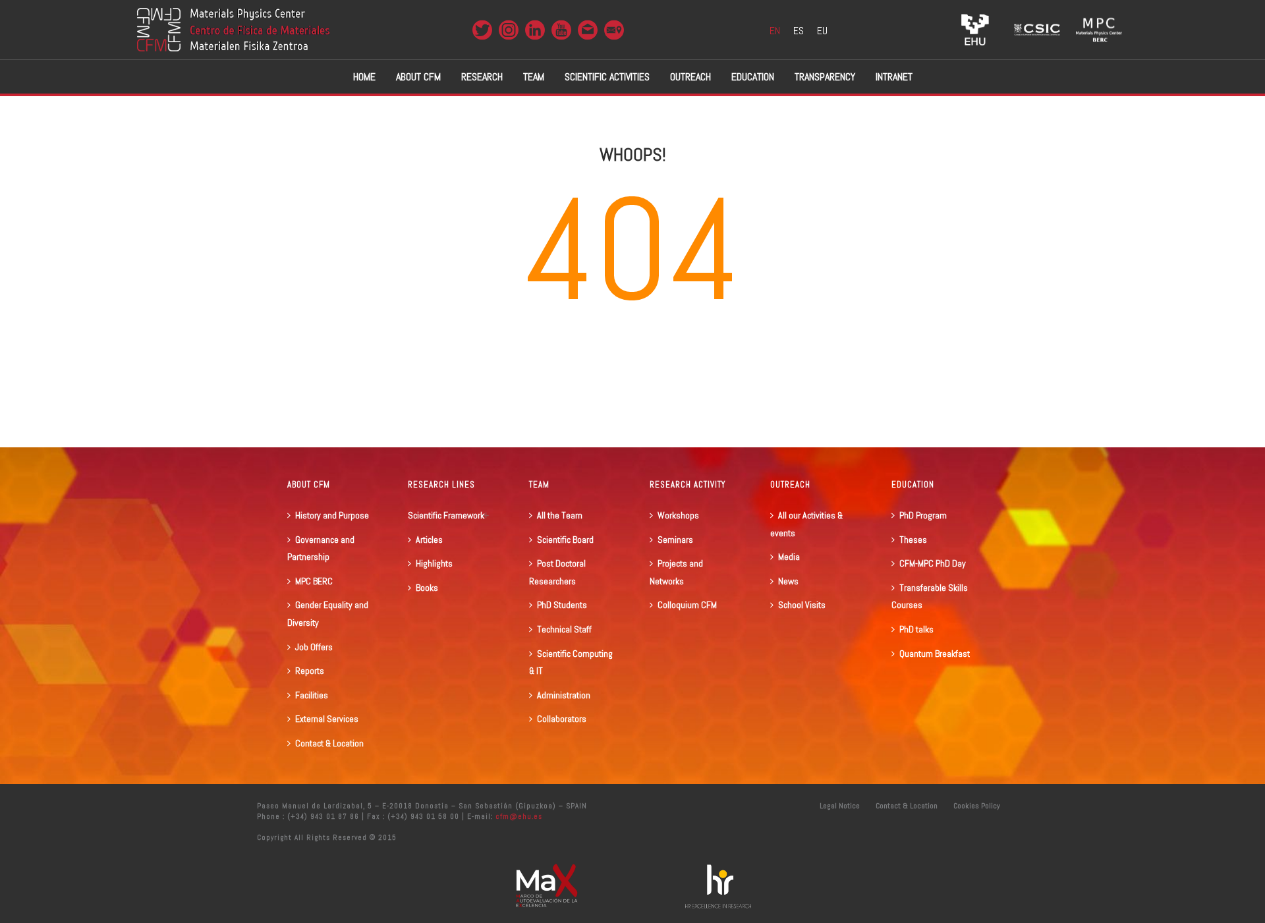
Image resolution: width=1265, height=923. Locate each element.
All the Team (559, 515)
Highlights (434, 563)
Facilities (311, 695)
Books (427, 588)
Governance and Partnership (320, 548)
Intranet (894, 77)
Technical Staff (564, 629)
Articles (429, 539)
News (788, 581)
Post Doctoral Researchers (557, 572)
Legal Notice (840, 805)
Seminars (675, 539)
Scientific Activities (607, 77)
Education (752, 77)
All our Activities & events (806, 524)
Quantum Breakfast (934, 653)
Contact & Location (329, 743)
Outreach (690, 77)
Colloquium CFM (687, 605)
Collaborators (561, 719)
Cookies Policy (976, 805)
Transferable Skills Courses (929, 596)
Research (482, 77)
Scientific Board (565, 539)
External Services (326, 719)
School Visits (802, 605)
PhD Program (923, 515)
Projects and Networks (676, 572)
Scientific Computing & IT (571, 662)
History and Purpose (332, 515)
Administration (563, 695)
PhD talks (916, 629)
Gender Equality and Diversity (327, 614)
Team (533, 77)
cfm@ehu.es (517, 816)
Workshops (678, 515)
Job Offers (314, 647)
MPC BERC (314, 581)
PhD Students (562, 605)
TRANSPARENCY (825, 77)
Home (364, 77)
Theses (913, 539)
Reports (309, 671)
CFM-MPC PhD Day (932, 563)
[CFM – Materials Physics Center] (233, 29)
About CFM (418, 77)
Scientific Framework (446, 515)
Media (789, 557)
